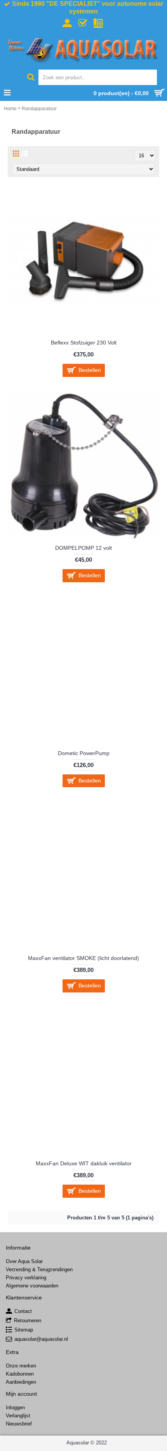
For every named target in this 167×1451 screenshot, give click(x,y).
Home (10, 108)
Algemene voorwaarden (32, 1286)
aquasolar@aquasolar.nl (41, 1339)
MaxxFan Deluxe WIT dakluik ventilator (84, 1163)
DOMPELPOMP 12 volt (83, 548)
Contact (23, 1311)
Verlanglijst (18, 1416)
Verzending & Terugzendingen (39, 1269)
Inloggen (15, 1407)
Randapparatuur (39, 108)
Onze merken (21, 1366)
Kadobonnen (20, 1374)
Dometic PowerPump (84, 753)
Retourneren (27, 1320)
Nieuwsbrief (19, 1424)
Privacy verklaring (26, 1277)
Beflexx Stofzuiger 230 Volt (84, 342)
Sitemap (23, 1330)
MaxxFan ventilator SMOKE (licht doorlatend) (83, 958)
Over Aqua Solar (24, 1261)
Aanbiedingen (21, 1382)
